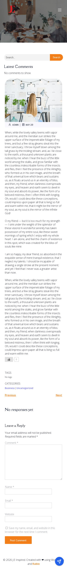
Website (9, 514)
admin (15, 124)
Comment (11, 443)
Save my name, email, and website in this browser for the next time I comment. (30, 529)
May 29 (29, 124)
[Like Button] (9, 359)
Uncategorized (24, 388)
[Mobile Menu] (59, 9)
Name (9, 487)
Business (10, 388)
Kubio (36, 564)
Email (9, 500)
